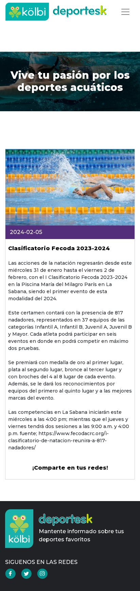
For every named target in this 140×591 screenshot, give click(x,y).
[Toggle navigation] (125, 11)
